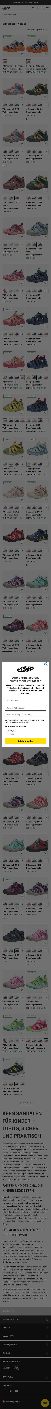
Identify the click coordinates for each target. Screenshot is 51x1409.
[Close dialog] (46, 664)
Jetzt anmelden (25, 741)
